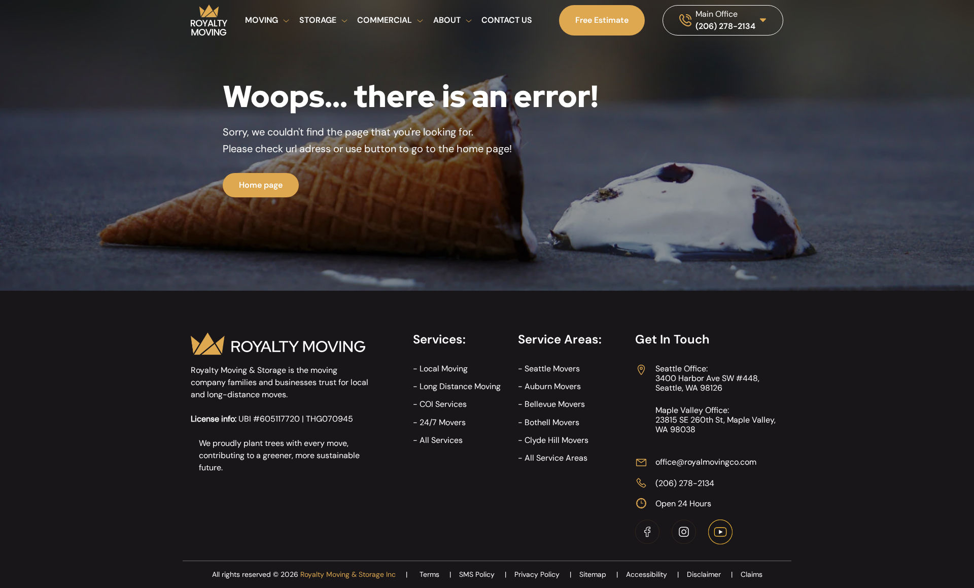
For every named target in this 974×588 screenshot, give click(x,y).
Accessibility (652, 574)
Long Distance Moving (460, 386)
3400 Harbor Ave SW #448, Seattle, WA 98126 (707, 383)
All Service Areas (556, 458)
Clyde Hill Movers (556, 440)
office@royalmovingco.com (705, 462)
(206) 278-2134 (725, 26)
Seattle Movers (552, 368)
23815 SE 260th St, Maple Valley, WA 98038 (715, 424)
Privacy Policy (542, 574)
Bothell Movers (552, 422)
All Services (441, 440)
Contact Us (506, 20)
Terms (435, 574)
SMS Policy (482, 574)
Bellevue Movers (555, 404)
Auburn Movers (553, 386)
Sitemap (598, 574)
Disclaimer (710, 574)
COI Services (443, 404)
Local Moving (444, 368)
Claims (751, 574)
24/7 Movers (443, 422)
